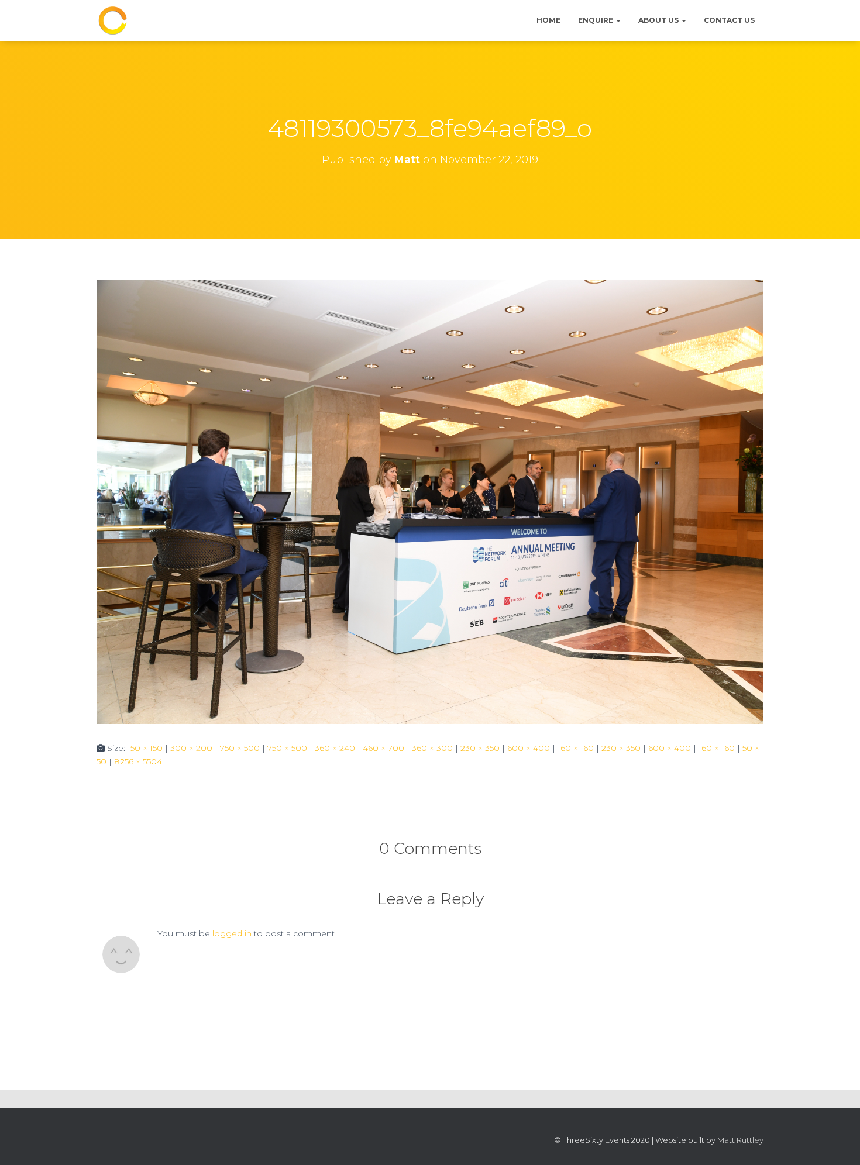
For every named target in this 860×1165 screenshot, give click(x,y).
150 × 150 (145, 748)
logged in (232, 933)
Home (548, 20)
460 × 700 (383, 748)
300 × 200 (191, 748)
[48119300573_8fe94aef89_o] (430, 501)
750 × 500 (240, 748)
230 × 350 (480, 748)
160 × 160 (576, 748)
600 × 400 (528, 748)
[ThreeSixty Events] (112, 20)
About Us (659, 20)
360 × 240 (335, 748)
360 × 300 (432, 748)
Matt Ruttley (740, 1140)
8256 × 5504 (138, 761)
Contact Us (729, 20)
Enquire (596, 20)
